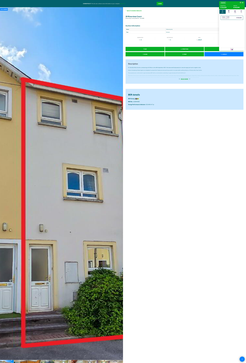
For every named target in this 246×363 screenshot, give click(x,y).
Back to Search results (134, 10)
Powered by (232, 48)
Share (145, 54)
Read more (122, 3)
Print (185, 54)
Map (145, 49)
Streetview (185, 49)
